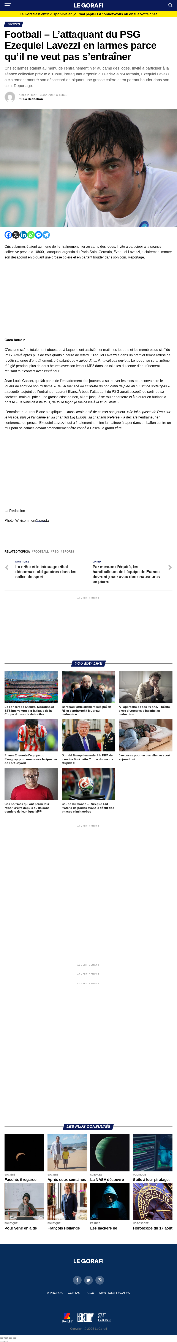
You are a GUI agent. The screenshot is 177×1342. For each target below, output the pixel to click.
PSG (56, 551)
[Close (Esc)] (1, 1338)
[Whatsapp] (31, 235)
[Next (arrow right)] (6, 1341)
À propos (55, 1292)
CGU (90, 1292)
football (41, 551)
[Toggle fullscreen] (10, 1338)
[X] (16, 235)
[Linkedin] (23, 235)
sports (68, 551)
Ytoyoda (42, 520)
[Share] (6, 1338)
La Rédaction (33, 99)
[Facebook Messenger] (38, 235)
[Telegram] (46, 235)
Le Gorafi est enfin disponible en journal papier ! (89, 14)
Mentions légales (114, 1292)
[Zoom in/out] (14, 1338)
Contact (75, 1292)
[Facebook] (8, 235)
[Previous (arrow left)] (1, 1341)
